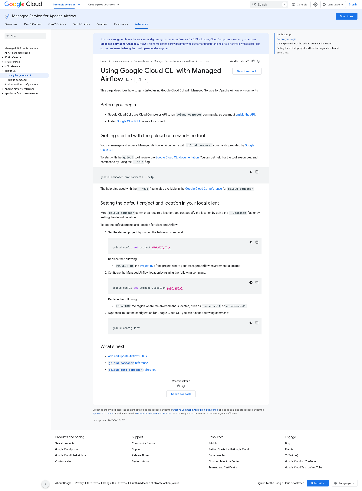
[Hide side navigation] (45, 484)
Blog (288, 443)
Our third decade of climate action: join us (154, 483)
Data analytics (141, 61)
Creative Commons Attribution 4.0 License (195, 409)
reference (128, 363)
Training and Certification (224, 467)
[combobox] (269, 4)
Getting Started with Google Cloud (229, 449)
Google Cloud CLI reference (203, 188)
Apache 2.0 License (103, 413)
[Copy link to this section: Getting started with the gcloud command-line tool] (208, 136)
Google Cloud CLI (128, 121)
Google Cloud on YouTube (300, 461)
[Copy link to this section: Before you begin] (139, 105)
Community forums (143, 443)
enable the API (245, 114)
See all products (64, 443)
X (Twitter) (291, 455)
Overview (11, 24)
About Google (63, 483)
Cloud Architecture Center (224, 461)
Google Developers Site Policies (153, 413)
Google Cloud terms (115, 483)
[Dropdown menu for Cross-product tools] (119, 4)
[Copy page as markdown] (139, 79)
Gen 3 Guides (32, 24)
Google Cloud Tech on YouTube (303, 467)
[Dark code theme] (251, 172)
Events (289, 449)
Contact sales (63, 461)
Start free (346, 16)
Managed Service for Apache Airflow (44, 16)
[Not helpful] (259, 61)
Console (302, 4)
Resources (121, 24)
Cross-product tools (101, 4)
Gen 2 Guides (57, 24)
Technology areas (64, 4)
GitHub (213, 443)
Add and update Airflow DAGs (127, 356)
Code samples (217, 455)
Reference (141, 24)
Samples (102, 24)
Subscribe (317, 483)
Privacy (79, 483)
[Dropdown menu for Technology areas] (80, 4)
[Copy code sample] (257, 172)
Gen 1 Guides (81, 24)
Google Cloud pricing (67, 449)
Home (103, 61)
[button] (24, 57)
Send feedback (247, 71)
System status (140, 461)
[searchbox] (25, 36)
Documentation (120, 61)
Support (137, 449)
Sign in (353, 4)
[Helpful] (253, 61)
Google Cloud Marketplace (70, 455)
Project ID (146, 266)
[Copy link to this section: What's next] (128, 347)
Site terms (93, 483)
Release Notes (140, 455)
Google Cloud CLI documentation (177, 157)
